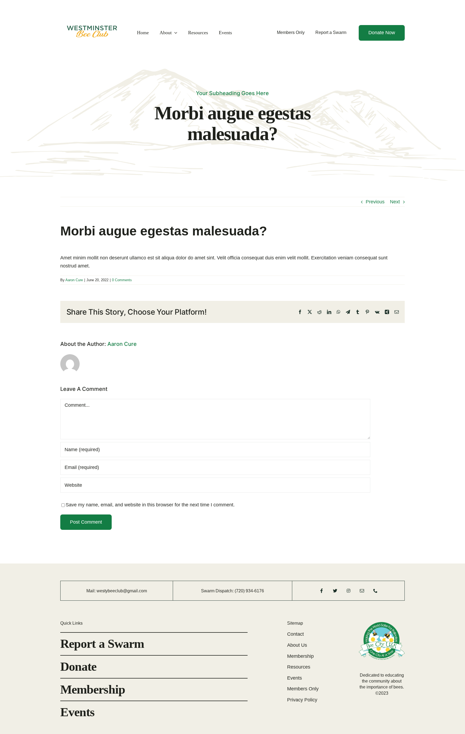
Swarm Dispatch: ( (218, 591)
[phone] (375, 590)
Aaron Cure (74, 280)
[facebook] (321, 590)
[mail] (362, 590)
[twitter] (335, 590)
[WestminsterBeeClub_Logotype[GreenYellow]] (91, 9)
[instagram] (348, 590)
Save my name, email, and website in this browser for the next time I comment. (150, 504)
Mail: (91, 591)
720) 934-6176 (250, 591)
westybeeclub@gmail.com (122, 591)
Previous (375, 201)
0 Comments (122, 280)
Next (395, 201)
